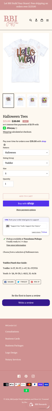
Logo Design (11, 352)
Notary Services (13, 359)
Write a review (26, 302)
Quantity (6, 179)
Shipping (7, 132)
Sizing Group (8, 158)
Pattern (6, 148)
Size (4, 168)
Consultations (12, 331)
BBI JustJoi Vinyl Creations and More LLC (25, 399)
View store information (16, 245)
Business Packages (14, 345)
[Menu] (47, 20)
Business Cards (12, 338)
